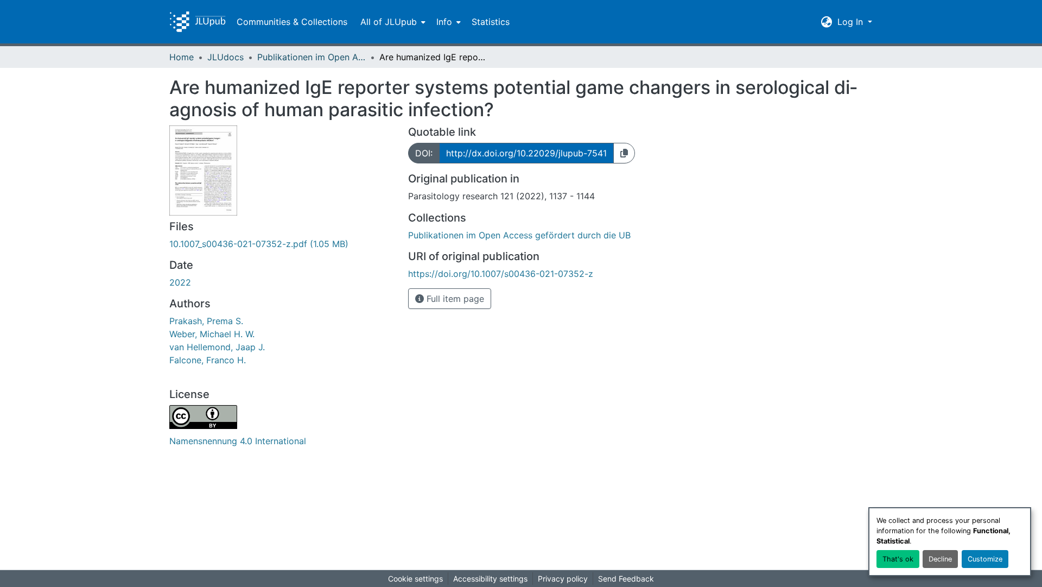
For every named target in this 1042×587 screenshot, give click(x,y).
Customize (985, 559)
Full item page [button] (454, 298)
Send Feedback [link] (626, 578)
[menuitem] (391, 21)
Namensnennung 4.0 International (237, 440)
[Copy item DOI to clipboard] (624, 153)
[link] (282, 243)
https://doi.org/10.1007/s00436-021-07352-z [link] (500, 273)
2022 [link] (180, 282)
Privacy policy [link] (563, 578)
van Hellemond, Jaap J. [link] (217, 347)
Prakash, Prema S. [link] (206, 320)
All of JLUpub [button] (388, 21)
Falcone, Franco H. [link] (207, 360)
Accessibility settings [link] (490, 578)
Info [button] (444, 21)
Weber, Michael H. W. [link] (212, 334)
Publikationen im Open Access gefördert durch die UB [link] (311, 57)
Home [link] (181, 57)
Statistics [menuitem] (491, 21)
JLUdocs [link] (225, 57)
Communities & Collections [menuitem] (292, 21)
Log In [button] (851, 21)
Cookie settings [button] (415, 578)
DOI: (424, 153)
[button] (197, 22)
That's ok (897, 559)
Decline (940, 559)
